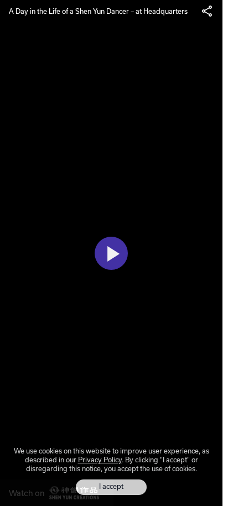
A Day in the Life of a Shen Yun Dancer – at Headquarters (98, 11)
